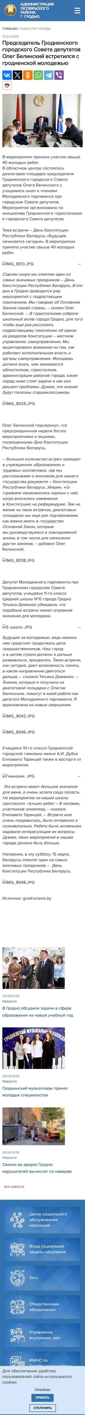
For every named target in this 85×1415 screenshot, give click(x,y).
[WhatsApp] (38, 75)
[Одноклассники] (28, 75)
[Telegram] (48, 75)
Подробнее (42, 1389)
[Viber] (59, 75)
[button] (77, 10)
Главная (9, 29)
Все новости (14, 1187)
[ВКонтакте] (7, 75)
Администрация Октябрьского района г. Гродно (37, 10)
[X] (17, 75)
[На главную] (10, 10)
